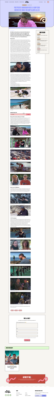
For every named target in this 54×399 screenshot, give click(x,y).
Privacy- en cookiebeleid (19, 394)
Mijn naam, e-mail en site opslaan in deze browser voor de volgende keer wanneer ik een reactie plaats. (26, 337)
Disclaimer (17, 395)
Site (16, 334)
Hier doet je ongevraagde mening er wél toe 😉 (21, 322)
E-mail (17, 331)
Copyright (26, 394)
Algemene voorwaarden (28, 395)
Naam (17, 328)
